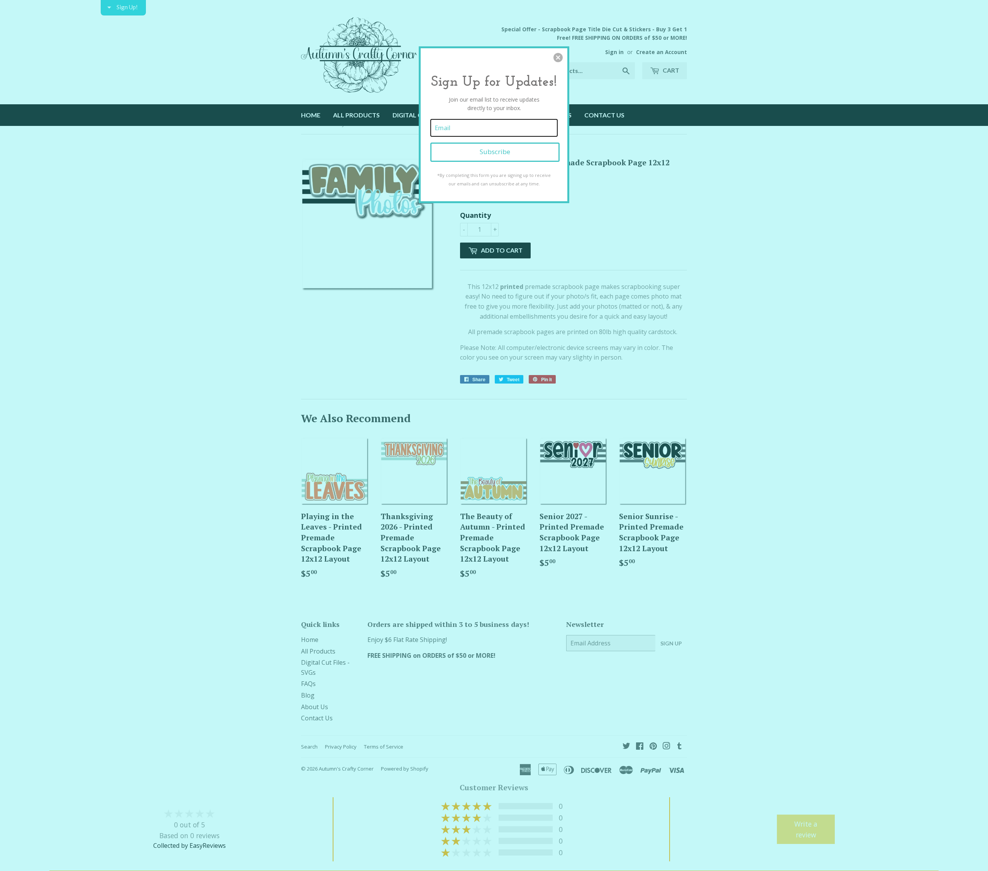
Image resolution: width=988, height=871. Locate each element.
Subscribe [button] (495, 151)
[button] (558, 57)
